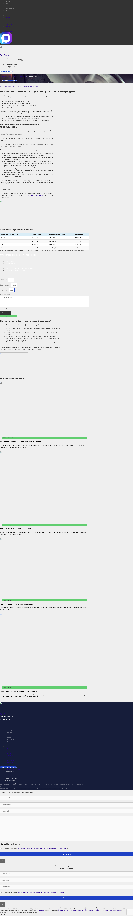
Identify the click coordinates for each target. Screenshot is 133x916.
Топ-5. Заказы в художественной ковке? (16, 529)
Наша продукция (10, 8)
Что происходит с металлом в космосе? (16, 604)
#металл (16, 86)
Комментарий (5, 294)
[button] (38, 15)
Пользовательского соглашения (30, 849)
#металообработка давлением (29, 86)
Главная (7, 1)
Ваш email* (4, 290)
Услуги (7, 3)
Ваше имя (4, 280)
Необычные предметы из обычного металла (18, 691)
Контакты (8, 10)
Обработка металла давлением (17, 76)
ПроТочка (4, 55)
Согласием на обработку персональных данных (103, 910)
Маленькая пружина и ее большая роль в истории (20, 442)
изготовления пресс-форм (34, 195)
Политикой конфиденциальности (70, 910)
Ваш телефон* (5, 285)
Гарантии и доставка (11, 6)
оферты (42, 910)
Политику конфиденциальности (55, 849)
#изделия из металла (6, 86)
